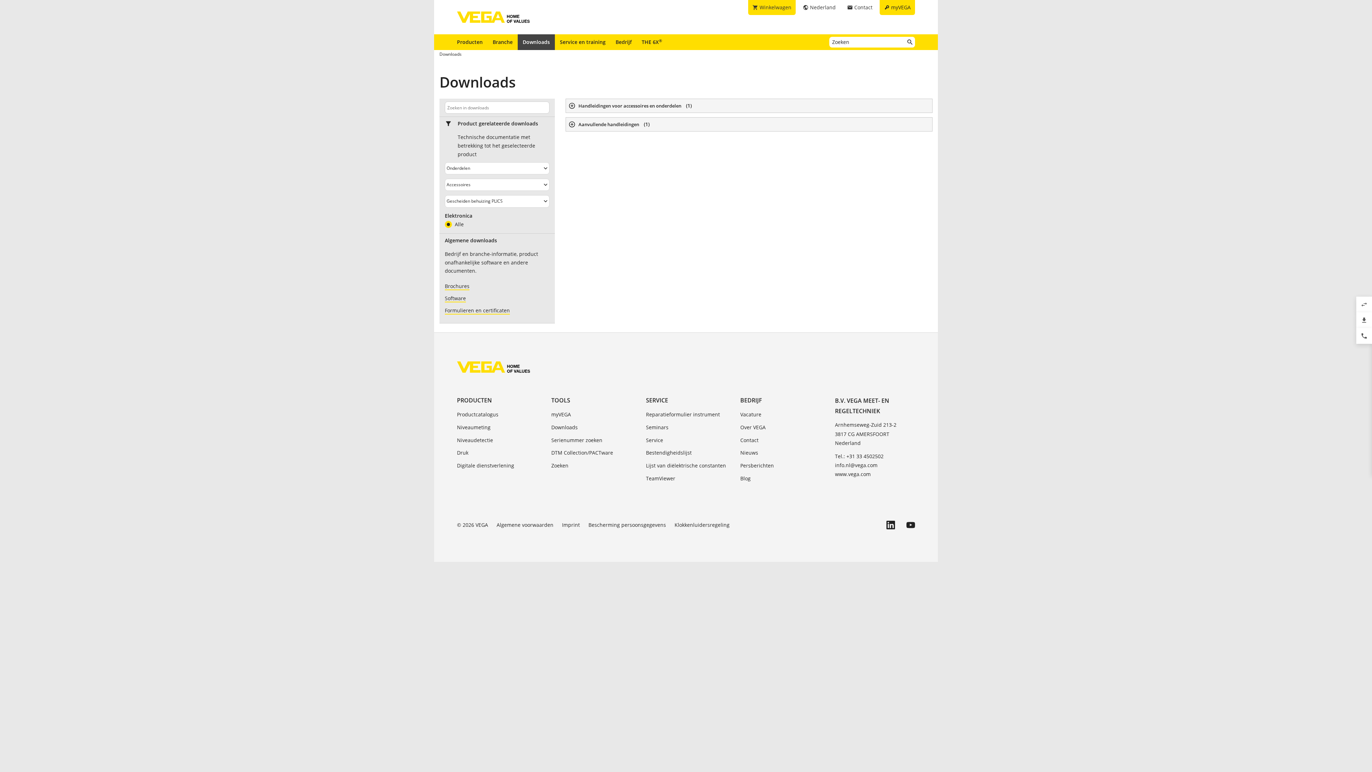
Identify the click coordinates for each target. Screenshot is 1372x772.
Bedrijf (624, 42)
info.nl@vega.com (856, 465)
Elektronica (458, 216)
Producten (470, 42)
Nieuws (749, 452)
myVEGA (561, 414)
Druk (462, 452)
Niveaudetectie (475, 440)
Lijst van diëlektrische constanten (686, 465)
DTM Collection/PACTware (582, 452)
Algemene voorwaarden (525, 524)
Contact (749, 440)
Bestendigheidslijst (669, 452)
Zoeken (559, 465)
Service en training (583, 42)
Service (657, 400)
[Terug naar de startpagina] (493, 367)
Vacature (750, 414)
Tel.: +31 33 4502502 (859, 456)
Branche (503, 42)
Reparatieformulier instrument (683, 414)
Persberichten (757, 465)
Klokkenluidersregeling (702, 524)
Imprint (571, 524)
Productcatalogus (477, 414)
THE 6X (652, 41)
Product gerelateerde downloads (498, 123)
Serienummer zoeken (576, 440)
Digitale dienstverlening (485, 465)
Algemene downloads (471, 240)
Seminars (657, 427)
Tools (560, 400)
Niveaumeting (474, 427)
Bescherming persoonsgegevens (627, 524)
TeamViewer (660, 478)
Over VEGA (753, 427)
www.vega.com (853, 474)
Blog (745, 478)
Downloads (536, 42)
